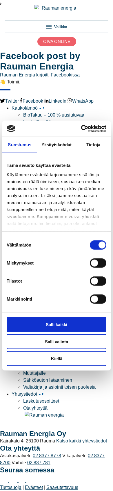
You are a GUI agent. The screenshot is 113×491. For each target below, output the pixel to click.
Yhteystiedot (24, 394)
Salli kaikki (56, 324)
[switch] (98, 263)
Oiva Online (56, 41)
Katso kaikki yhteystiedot (81, 440)
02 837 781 (38, 462)
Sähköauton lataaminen (47, 380)
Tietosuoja (10, 487)
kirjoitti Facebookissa (58, 74)
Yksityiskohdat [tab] (56, 144)
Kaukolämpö (25, 108)
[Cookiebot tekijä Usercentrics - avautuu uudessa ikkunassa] (81, 128)
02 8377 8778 (47, 455)
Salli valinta (56, 341)
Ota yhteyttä (35, 408)
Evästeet (34, 487)
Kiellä (56, 358)
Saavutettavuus (62, 487)
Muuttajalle (34, 373)
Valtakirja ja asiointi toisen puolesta (59, 387)
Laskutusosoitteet (41, 401)
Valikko (60, 27)
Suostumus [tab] (19, 144)
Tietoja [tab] (93, 144)
